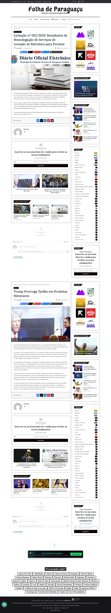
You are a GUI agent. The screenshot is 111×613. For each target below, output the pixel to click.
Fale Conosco (30, 1)
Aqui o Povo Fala (79, 239)
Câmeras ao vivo (47, 1)
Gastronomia (78, 232)
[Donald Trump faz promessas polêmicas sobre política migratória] (78, 110)
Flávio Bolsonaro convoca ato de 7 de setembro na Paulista (90, 124)
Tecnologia (77, 177)
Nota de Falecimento (45, 19)
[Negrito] (19, 252)
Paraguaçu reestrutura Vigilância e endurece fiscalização (41, 215)
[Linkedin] (45, 120)
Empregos (77, 210)
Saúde (76, 174)
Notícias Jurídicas (79, 220)
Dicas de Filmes (79, 191)
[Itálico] (22, 252)
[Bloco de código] (34, 252)
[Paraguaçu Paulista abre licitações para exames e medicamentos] (59, 209)
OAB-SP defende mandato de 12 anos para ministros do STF (90, 117)
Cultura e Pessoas (79, 184)
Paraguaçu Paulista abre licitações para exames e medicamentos (57, 216)
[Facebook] (37, 120)
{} (38, 251)
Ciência (77, 230)
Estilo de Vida (78, 198)
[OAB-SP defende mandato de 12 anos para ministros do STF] (78, 118)
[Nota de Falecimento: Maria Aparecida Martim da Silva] (78, 139)
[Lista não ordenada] (30, 252)
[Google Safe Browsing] (76, 600)
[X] (41, 120)
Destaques (55, 19)
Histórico (77, 213)
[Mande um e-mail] (20, 48)
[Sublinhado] (24, 252)
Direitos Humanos (79, 218)
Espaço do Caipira (79, 189)
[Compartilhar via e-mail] (52, 120)
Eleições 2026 (78, 167)
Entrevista (77, 227)
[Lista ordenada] (28, 252)
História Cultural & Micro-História (84, 186)
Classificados (38, 1)
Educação (77, 201)
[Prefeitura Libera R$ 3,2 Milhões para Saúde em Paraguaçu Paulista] (22, 209)
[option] (85, 89)
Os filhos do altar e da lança (82, 194)
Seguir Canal (76, 554)
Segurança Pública (79, 215)
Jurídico (77, 225)
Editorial (77, 208)
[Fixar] (26, 252)
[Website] (24, 132)
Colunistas (63, 19)
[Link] (36, 252)
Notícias (35, 19)
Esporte (77, 179)
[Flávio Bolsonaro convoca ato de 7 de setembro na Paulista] (78, 125)
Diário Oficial (22, 27)
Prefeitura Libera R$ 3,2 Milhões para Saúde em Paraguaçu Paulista (22, 216)
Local (76, 157)
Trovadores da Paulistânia (81, 196)
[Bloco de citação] (32, 252)
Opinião (77, 169)
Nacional (77, 155)
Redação (18, 48)
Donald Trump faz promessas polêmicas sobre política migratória (90, 110)
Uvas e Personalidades (80, 234)
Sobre (24, 1)
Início (30, 19)
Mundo (77, 160)
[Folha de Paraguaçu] (55, 10)
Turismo (77, 206)
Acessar (67, 241)
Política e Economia (80, 165)
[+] (40, 251)
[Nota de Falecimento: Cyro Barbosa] (78, 132)
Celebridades (78, 203)
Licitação (77, 237)
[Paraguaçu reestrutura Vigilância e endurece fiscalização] (41, 209)
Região (76, 162)
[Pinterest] (48, 120)
